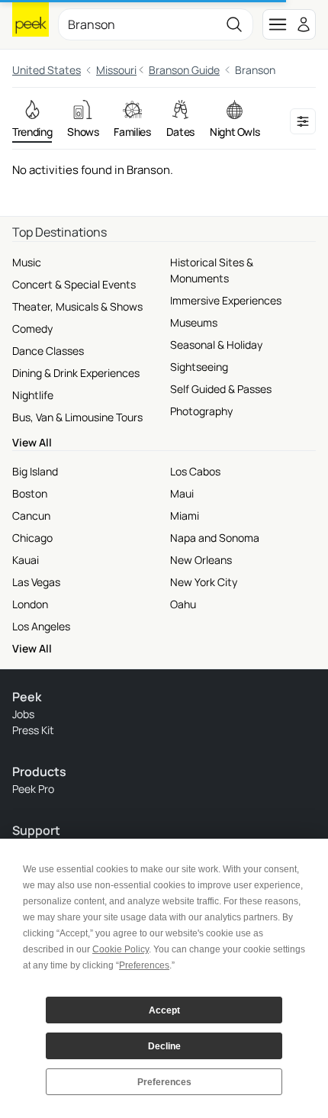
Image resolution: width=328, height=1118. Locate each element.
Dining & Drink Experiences (76, 373)
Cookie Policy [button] (120, 949)
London (30, 604)
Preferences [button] (144, 965)
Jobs (23, 714)
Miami (184, 515)
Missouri (116, 70)
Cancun (31, 515)
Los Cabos (195, 471)
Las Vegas (36, 582)
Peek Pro (33, 788)
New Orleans (201, 560)
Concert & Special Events (74, 284)
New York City (203, 582)
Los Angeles (41, 626)
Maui (182, 493)
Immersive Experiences (225, 300)
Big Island (35, 471)
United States (46, 70)
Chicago (32, 537)
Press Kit (33, 730)
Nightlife (32, 395)
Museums (193, 322)
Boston (29, 493)
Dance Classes (48, 350)
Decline (164, 1046)
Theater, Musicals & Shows (77, 306)
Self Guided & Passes (221, 389)
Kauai (25, 560)
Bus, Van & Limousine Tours (77, 417)
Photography (201, 411)
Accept (164, 1010)
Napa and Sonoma (214, 537)
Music (26, 262)
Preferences (164, 1082)
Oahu (183, 604)
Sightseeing (199, 366)
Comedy (32, 328)
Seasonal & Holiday (216, 344)
